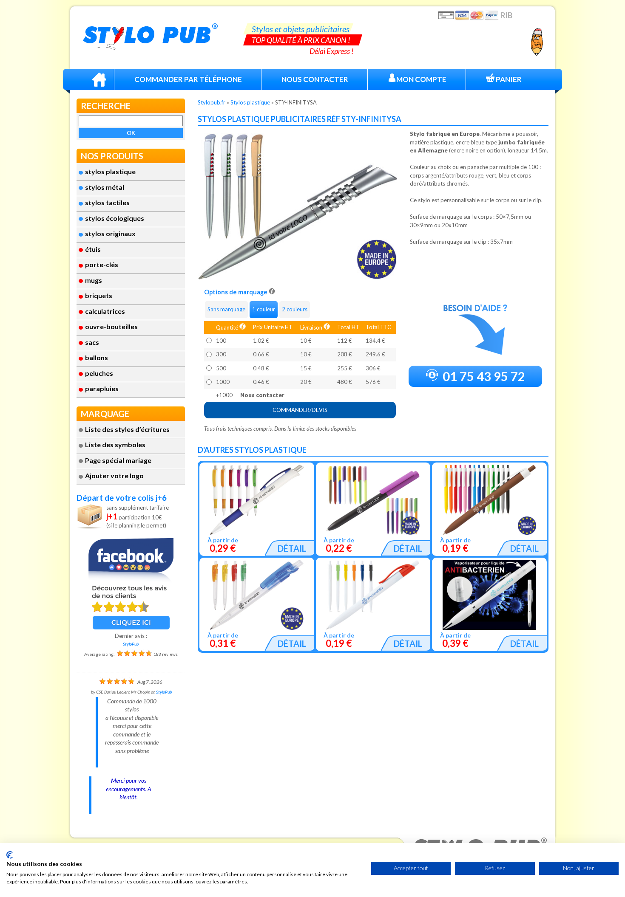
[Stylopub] (150, 37)
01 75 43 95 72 (482, 376)
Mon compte (421, 79)
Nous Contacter (314, 79)
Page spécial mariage (118, 460)
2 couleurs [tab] (294, 309)
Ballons (96, 357)
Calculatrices (105, 311)
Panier (508, 79)
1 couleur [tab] (263, 309)
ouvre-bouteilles (111, 326)
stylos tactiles (107, 202)
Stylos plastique (110, 171)
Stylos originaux (110, 233)
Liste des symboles (115, 444)
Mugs (93, 280)
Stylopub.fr (211, 102)
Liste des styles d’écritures (127, 429)
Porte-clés (101, 264)
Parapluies (102, 388)
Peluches (99, 373)
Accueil (99, 79)
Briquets (98, 295)
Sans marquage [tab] (226, 309)
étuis (93, 249)
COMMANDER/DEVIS (300, 409)
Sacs (92, 342)
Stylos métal (104, 187)
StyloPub (131, 643)
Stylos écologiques (114, 218)
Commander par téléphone (188, 79)
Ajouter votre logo (114, 475)
